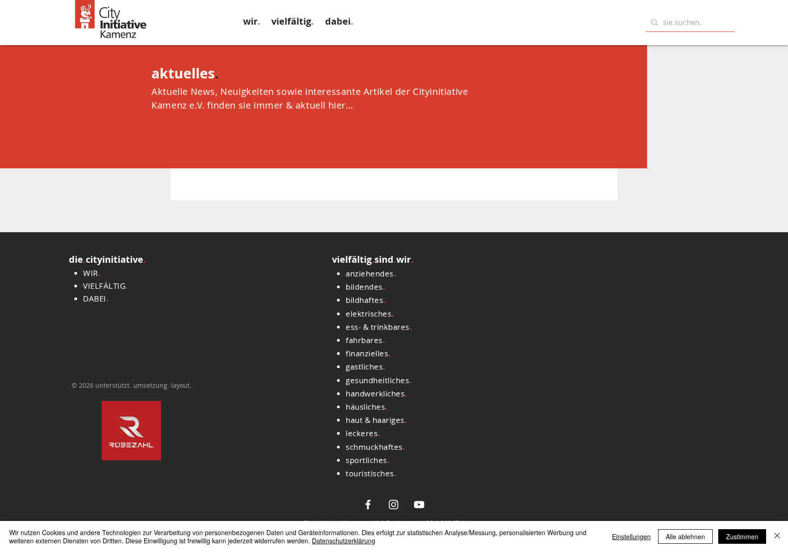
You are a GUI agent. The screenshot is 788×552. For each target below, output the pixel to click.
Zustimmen (742, 536)
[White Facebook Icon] (368, 504)
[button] (251, 21)
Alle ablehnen (685, 536)
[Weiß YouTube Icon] (419, 504)
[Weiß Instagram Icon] (393, 504)
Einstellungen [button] (631, 536)
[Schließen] (777, 536)
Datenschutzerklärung (343, 540)
